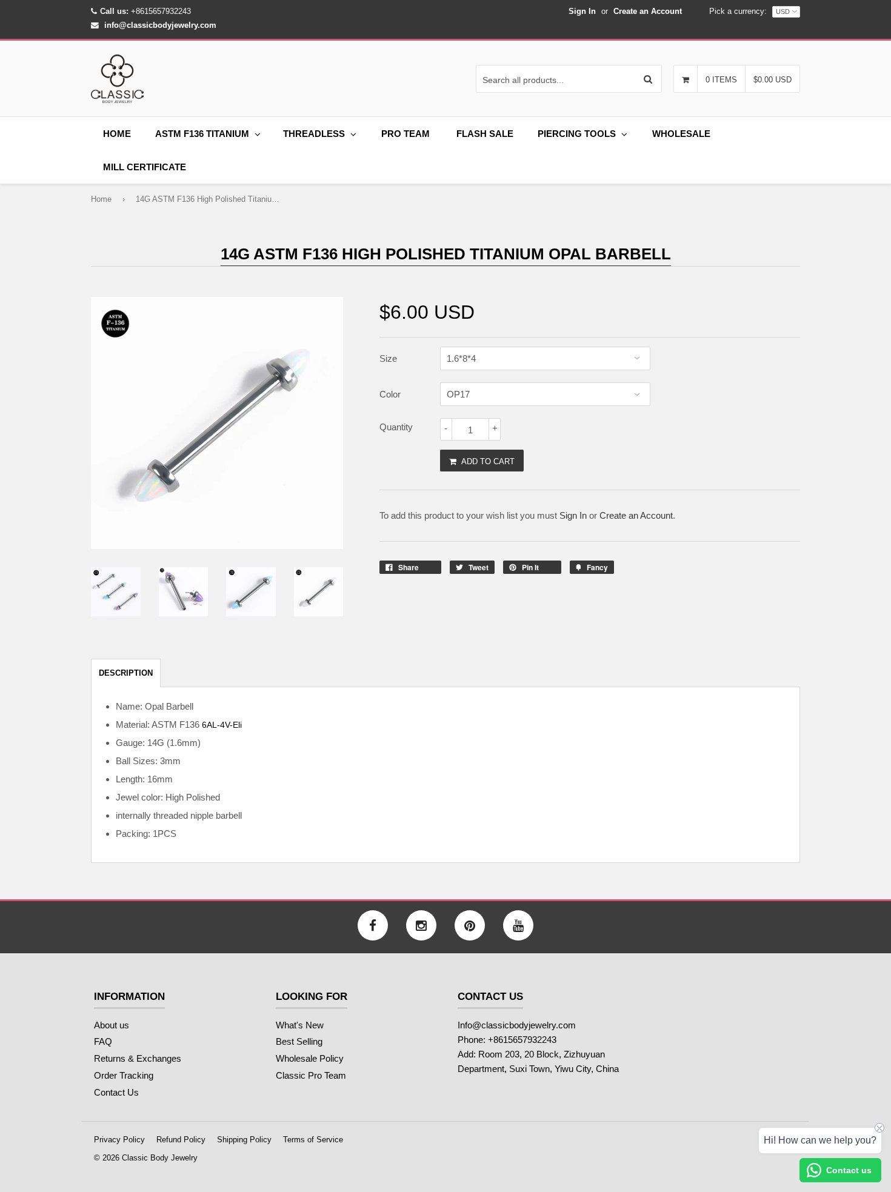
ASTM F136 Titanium (202, 133)
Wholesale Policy (310, 1058)
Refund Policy (180, 1139)
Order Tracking (123, 1075)
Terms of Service (313, 1139)
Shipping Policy (244, 1139)
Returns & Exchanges (137, 1058)
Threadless (314, 133)
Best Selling (299, 1041)
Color (390, 394)
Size (388, 358)
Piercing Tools (577, 133)
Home (117, 133)
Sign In (582, 11)
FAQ (103, 1041)
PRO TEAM (405, 133)
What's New (300, 1025)
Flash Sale (484, 133)
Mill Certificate (144, 167)
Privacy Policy (119, 1139)
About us (111, 1025)
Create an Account (647, 11)
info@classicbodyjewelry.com (160, 25)
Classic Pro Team (311, 1075)
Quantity (396, 427)
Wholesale (681, 133)
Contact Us (116, 1092)
